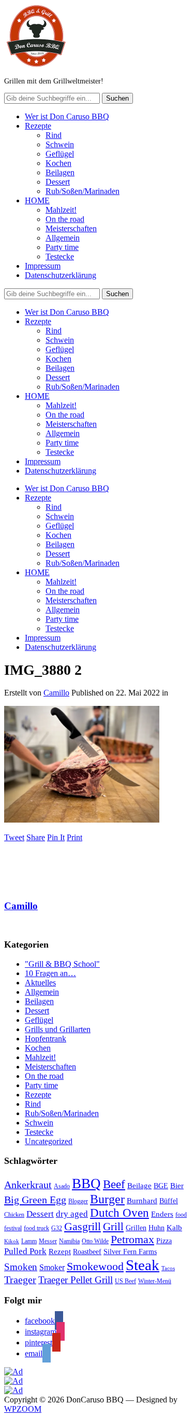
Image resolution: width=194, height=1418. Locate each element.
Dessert (58, 181)
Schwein (60, 144)
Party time (62, 247)
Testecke (60, 256)
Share (35, 837)
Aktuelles (40, 982)
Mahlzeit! (61, 209)
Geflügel (60, 153)
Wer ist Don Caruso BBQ (67, 116)
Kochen (58, 163)
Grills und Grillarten (58, 1029)
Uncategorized (48, 1141)
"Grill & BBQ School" (62, 964)
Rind (54, 135)
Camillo (56, 692)
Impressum (43, 265)
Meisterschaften (71, 228)
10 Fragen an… (50, 973)
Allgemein (63, 237)
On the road (65, 219)
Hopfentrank (45, 1038)
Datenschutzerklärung (60, 275)
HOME (37, 200)
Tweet (14, 837)
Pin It (56, 837)
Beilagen (60, 172)
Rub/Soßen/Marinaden (83, 191)
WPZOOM (22, 1409)
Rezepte (38, 125)
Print (74, 837)
